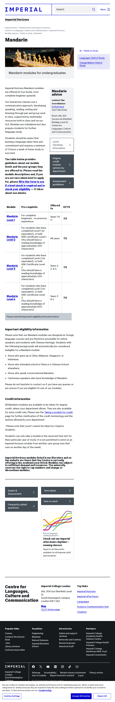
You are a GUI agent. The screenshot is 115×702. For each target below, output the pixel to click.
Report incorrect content (62, 675)
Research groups (67, 643)
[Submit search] (93, 9)
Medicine (36, 636)
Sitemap (36, 672)
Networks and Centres (70, 639)
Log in (81, 675)
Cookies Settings (12, 696)
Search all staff (66, 646)
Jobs (7, 643)
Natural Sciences (40, 640)
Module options (11, 33)
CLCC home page (50, 609)
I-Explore (82, 611)
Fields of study (26, 33)
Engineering (37, 633)
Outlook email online (15, 650)
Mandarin (38, 33)
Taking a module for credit (58, 412)
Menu (103, 9)
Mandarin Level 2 (12, 238)
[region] (57, 691)
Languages (83, 601)
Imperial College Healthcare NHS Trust (96, 650)
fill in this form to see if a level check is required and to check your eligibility (25, 185)
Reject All (102, 696)
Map (43, 606)
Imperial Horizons (17, 19)
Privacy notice (96, 672)
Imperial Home (11, 28)
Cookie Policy (45, 690)
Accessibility (50, 672)
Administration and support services (34, 28)
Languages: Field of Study (92, 58)
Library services (12, 646)
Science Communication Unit (93, 606)
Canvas (8, 633)
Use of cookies (39, 675)
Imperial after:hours (87, 596)
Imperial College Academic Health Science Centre (94, 636)
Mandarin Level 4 (12, 298)
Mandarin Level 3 (12, 267)
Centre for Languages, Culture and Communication (26, 30)
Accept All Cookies (81, 696)
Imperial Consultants (96, 654)
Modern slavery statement (73, 672)
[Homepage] (28, 9)
